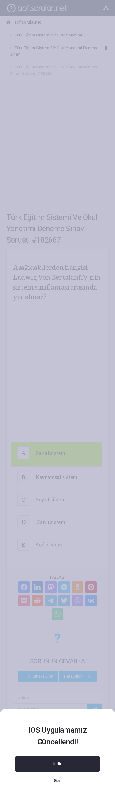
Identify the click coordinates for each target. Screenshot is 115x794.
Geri (57, 780)
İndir (57, 763)
